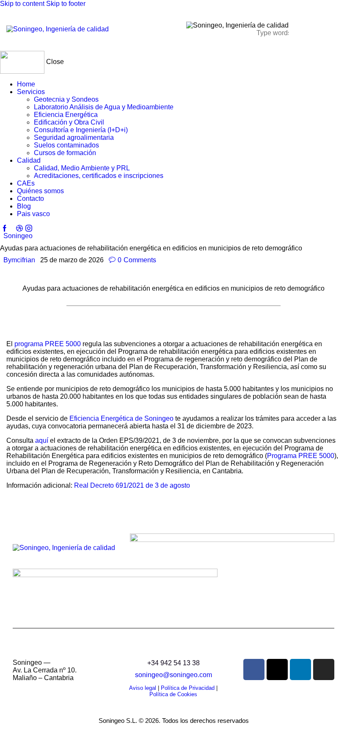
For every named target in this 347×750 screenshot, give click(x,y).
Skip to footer (65, 3)
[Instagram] (323, 669)
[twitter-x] (11, 228)
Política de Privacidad (188, 688)
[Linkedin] (300, 669)
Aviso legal (142, 688)
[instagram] (28, 228)
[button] (304, 28)
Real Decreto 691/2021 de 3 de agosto (132, 485)
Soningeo (18, 235)
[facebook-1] (4, 228)
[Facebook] (253, 669)
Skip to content (22, 3)
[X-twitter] (277, 669)
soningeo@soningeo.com (173, 674)
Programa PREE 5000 (300, 455)
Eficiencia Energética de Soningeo (121, 418)
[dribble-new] (19, 228)
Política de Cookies (173, 694)
